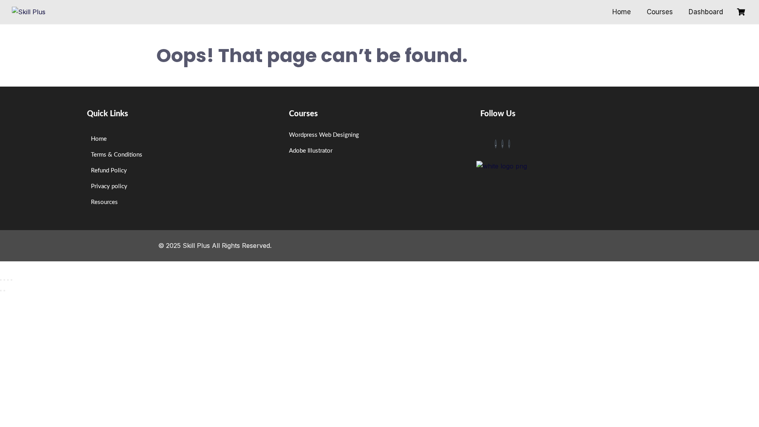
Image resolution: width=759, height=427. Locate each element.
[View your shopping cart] (742, 12)
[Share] (8, 280)
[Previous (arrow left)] (1, 290)
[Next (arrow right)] (4, 290)
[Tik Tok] (502, 144)
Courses (660, 12)
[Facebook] (496, 144)
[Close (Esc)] (11, 280)
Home (621, 12)
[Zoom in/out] (1, 280)
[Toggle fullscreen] (4, 280)
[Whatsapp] (509, 144)
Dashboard (706, 12)
